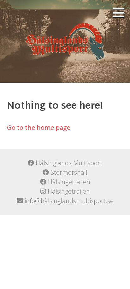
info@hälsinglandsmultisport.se (68, 200)
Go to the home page (38, 127)
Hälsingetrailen (68, 182)
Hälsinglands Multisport (68, 163)
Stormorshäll (68, 172)
